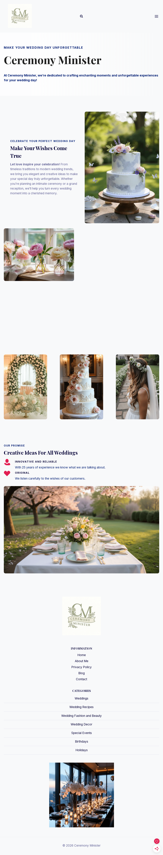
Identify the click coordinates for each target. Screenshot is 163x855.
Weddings (81, 698)
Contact (81, 679)
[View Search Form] (81, 16)
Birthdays (81, 741)
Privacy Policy (81, 667)
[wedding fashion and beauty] (137, 386)
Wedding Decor (81, 724)
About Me (81, 661)
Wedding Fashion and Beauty (81, 716)
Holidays (81, 750)
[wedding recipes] (81, 386)
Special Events (81, 733)
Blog (81, 673)
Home (81, 655)
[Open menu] (158, 16)
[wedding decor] (25, 386)
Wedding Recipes (81, 707)
